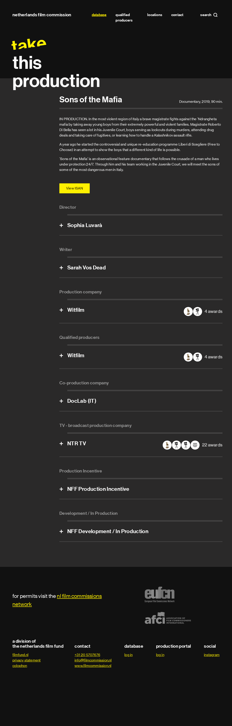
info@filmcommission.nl (93, 660)
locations (154, 15)
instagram (212, 655)
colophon (19, 666)
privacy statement (26, 660)
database (99, 15)
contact (177, 15)
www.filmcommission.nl (93, 666)
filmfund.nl (20, 655)
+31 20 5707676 (87, 655)
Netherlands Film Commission (41, 14)
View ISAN (74, 188)
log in (128, 655)
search (206, 15)
